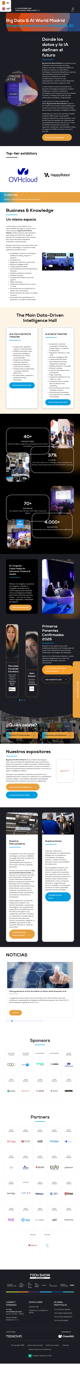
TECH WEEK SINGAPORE (63, 1313)
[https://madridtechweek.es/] (72, 1285)
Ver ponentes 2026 (53, 680)
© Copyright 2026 (17, 1345)
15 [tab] (35, 1021)
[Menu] (72, 8)
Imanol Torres (31, 667)
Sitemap (66, 1345)
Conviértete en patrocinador (19, 934)
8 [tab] (21, 1021)
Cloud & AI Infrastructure (11, 1285)
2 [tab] (10, 1021)
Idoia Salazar (12, 674)
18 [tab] (41, 1021)
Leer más (15, 1012)
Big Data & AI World (30, 1285)
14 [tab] (33, 1021)
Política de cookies (52, 1345)
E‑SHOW (44, 1285)
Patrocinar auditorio (22, 385)
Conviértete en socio (55, 896)
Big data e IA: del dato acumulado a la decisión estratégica (34, 991)
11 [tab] (27, 1021)
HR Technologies (53, 1285)
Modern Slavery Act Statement (40, 1349)
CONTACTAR (34, 1307)
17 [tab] (39, 1021)
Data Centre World (37, 1285)
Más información (20, 608)
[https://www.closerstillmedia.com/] (66, 1337)
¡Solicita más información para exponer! (22, 199)
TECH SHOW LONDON (62, 1309)
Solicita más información (20, 787)
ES (8, 2)
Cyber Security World (21, 1285)
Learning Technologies (64, 1285)
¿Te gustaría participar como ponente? (55, 669)
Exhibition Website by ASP (42, 1356)
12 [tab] (29, 1021)
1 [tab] (8, 1021)
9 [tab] (23, 1021)
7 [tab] (19, 1021)
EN (8, 8)
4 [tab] (13, 1021)
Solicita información (54, 138)
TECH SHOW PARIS (61, 1320)
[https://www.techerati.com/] (14, 1337)
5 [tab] (15, 1021)
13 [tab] (31, 1021)
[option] (5, 9)
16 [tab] (37, 1021)
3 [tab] (11, 1021)
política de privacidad (35, 1345)
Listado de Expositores (19, 795)
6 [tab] (17, 1021)
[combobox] (5, 3)
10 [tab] (25, 1021)
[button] (19, 700)
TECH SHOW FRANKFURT (63, 1317)
